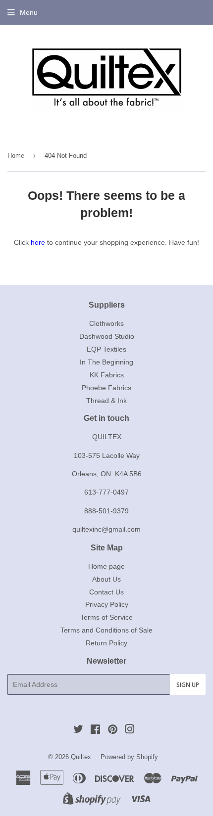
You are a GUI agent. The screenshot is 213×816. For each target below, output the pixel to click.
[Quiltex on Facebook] (95, 730)
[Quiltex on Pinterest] (112, 730)
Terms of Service (106, 617)
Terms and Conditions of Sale (106, 630)
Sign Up (187, 684)
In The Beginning (106, 362)
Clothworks (106, 323)
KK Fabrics (107, 375)
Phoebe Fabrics (106, 388)
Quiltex (81, 757)
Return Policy (106, 643)
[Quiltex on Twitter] (78, 730)
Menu (29, 12)
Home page (106, 566)
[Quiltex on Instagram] (130, 730)
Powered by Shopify (129, 757)
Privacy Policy (106, 604)
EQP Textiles (106, 349)
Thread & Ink (106, 401)
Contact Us (106, 592)
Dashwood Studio (106, 336)
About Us (106, 579)
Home (15, 155)
